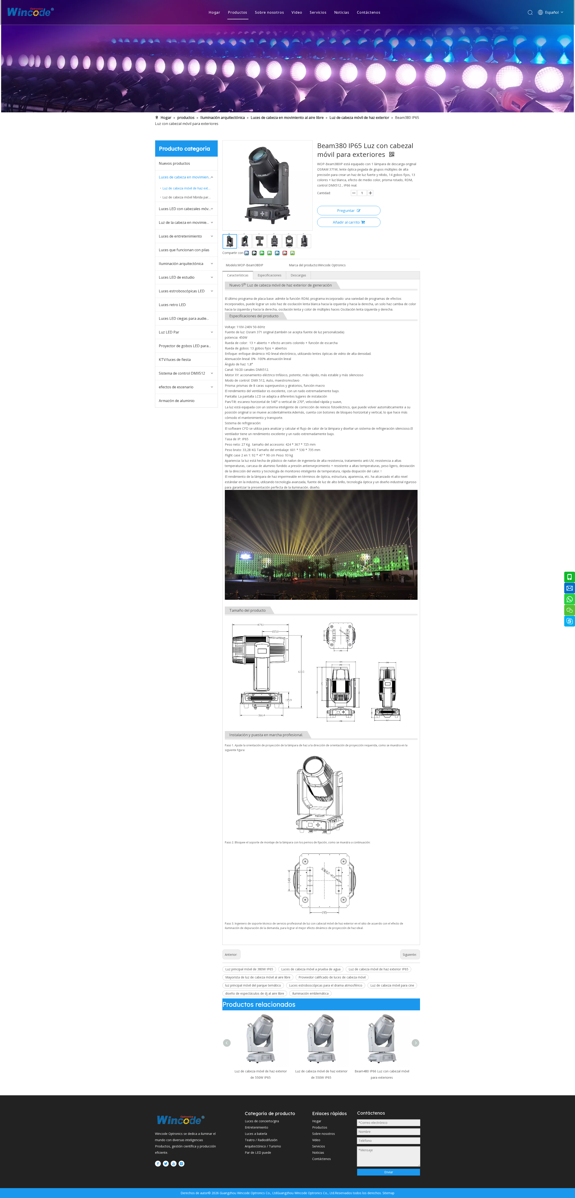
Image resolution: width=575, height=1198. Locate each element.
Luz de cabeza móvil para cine (392, 985)
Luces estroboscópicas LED (182, 291)
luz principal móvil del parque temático (253, 985)
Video (297, 12)
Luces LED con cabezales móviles (186, 208)
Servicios (318, 12)
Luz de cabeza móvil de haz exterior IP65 (378, 969)
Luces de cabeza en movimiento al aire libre (188, 177)
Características (237, 275)
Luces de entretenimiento (180, 236)
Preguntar (346, 210)
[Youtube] (174, 1164)
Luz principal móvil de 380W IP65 (249, 969)
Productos (237, 12)
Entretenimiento (256, 1127)
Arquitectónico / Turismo (263, 1146)
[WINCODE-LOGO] (181, 1120)
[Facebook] (158, 1164)
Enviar (388, 1172)
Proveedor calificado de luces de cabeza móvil (332, 977)
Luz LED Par (169, 332)
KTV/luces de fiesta (175, 359)
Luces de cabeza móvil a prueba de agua (311, 969)
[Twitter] (166, 1164)
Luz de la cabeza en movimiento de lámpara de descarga (188, 222)
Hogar (214, 12)
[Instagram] (181, 1164)
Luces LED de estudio (177, 277)
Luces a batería (256, 1133)
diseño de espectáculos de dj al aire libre (254, 993)
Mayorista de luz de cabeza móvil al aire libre (257, 977)
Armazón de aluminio (177, 400)
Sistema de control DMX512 (182, 373)
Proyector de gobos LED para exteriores (188, 345)
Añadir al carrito (346, 222)
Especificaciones (269, 275)
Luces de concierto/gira (262, 1121)
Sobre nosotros (269, 12)
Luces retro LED (172, 304)
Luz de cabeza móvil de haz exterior (188, 188)
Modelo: (232, 265)
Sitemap (388, 1193)
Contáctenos (368, 12)
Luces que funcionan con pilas (184, 249)
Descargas (298, 275)
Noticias (341, 12)
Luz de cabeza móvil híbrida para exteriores (190, 197)
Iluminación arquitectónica (181, 263)
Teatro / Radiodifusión (261, 1140)
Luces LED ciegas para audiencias (187, 318)
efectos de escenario (176, 387)
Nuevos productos (174, 163)
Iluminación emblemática (310, 993)
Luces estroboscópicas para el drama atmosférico (325, 985)
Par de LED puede (258, 1152)
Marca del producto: (303, 265)
